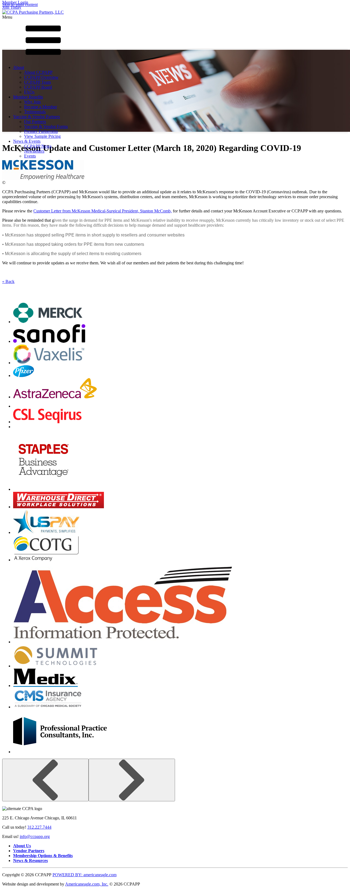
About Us (22, 845)
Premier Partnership (41, 131)
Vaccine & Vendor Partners (36, 116)
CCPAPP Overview (41, 77)
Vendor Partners (28, 850)
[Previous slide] (45, 780)
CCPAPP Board (38, 87)
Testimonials (35, 111)
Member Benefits (28, 97)
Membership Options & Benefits (43, 855)
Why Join (32, 102)
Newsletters (34, 151)
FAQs (29, 92)
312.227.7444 (39, 827)
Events (30, 156)
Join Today (11, 7)
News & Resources (30, 860)
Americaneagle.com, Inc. (86, 884)
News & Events (26, 141)
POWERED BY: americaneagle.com (84, 874)
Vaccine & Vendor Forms (46, 126)
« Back (8, 281)
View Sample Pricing (42, 136)
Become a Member (40, 106)
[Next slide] (132, 780)
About (18, 67)
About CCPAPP (38, 72)
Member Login (15, 2)
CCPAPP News (37, 146)
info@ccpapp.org (35, 836)
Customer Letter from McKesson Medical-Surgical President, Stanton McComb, (102, 211)
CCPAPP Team (37, 82)
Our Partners (35, 121)
